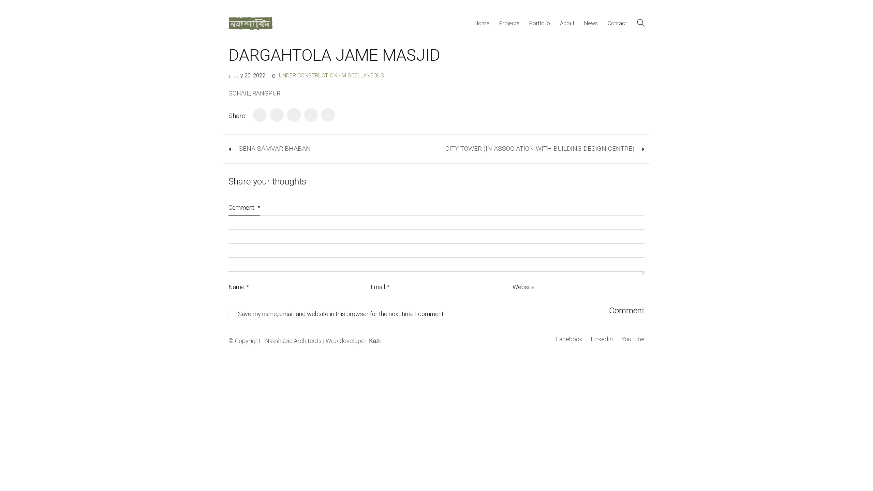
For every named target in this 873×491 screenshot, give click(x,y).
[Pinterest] (311, 115)
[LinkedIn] (294, 115)
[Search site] (641, 24)
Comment (244, 207)
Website (524, 287)
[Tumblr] (328, 115)
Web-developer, (353, 341)
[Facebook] (260, 115)
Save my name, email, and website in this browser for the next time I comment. (341, 314)
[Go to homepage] (250, 23)
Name (238, 287)
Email (380, 287)
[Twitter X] (277, 115)
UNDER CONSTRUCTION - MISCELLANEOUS (331, 75)
